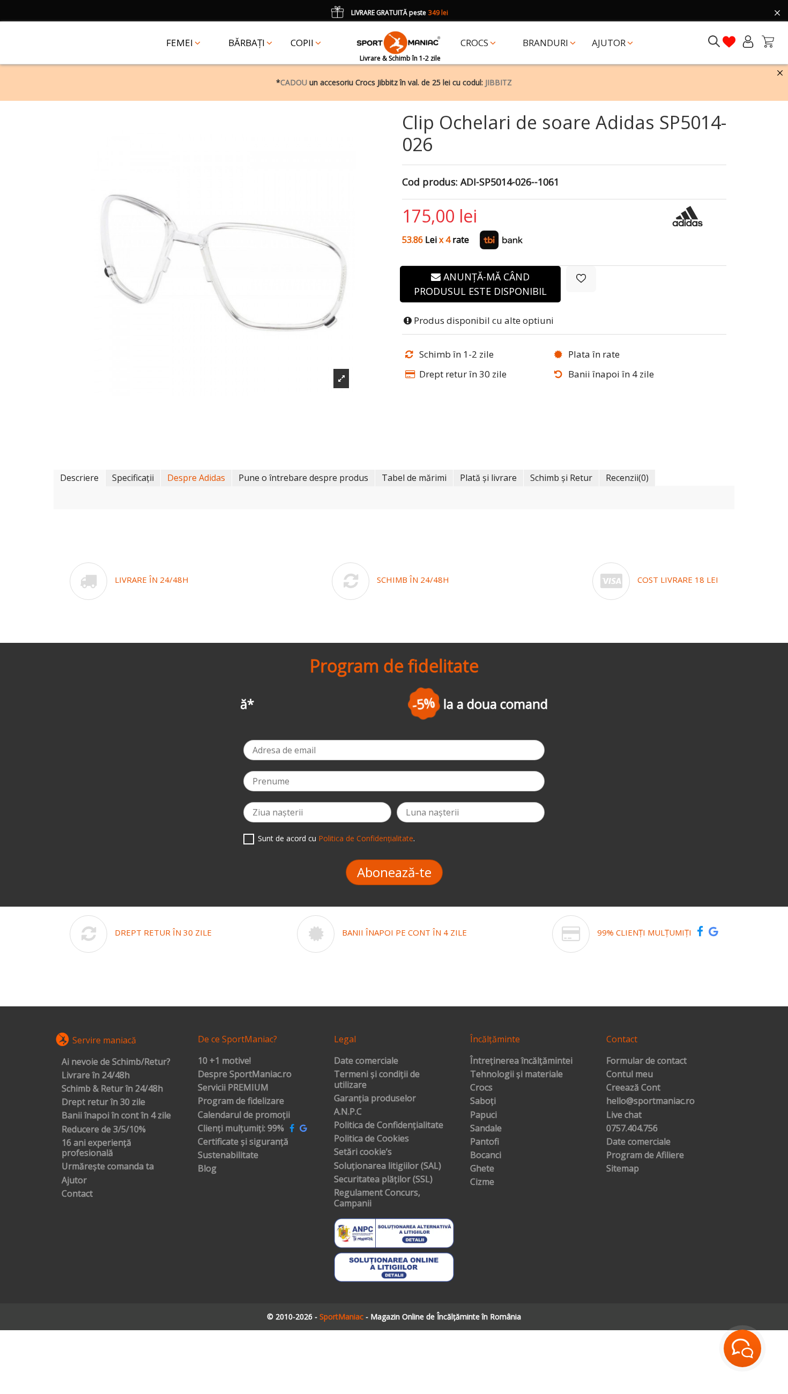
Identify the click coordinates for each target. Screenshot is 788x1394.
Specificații (133, 478)
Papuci (483, 1115)
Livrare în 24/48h (96, 1075)
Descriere (79, 478)
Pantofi (484, 1142)
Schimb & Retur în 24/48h (112, 1089)
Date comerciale (366, 1061)
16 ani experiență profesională (96, 1148)
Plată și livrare (488, 478)
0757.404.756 (632, 1128)
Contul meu (629, 1074)
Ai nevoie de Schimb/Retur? (116, 1062)
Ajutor (74, 1180)
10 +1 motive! (224, 1061)
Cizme (482, 1182)
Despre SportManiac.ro (245, 1074)
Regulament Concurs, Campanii (377, 1198)
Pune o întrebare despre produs (303, 478)
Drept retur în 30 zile (103, 1102)
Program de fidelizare (241, 1101)
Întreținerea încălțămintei (521, 1061)
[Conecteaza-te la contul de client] (748, 41)
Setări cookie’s (363, 1152)
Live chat (624, 1115)
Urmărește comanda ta (108, 1166)
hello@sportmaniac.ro (650, 1101)
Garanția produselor (375, 1098)
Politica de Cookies (371, 1138)
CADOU (293, 82)
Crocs (481, 1087)
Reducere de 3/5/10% (104, 1129)
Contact (77, 1194)
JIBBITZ (498, 82)
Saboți (483, 1101)
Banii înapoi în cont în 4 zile (116, 1115)
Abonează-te (394, 872)
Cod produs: (430, 182)
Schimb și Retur (561, 478)
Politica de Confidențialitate (365, 838)
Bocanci (485, 1155)
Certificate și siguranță (243, 1142)
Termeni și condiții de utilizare (377, 1079)
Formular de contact (646, 1061)
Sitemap (622, 1168)
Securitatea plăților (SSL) (383, 1179)
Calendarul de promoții (244, 1115)
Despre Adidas (196, 478)
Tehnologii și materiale (516, 1074)
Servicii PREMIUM (233, 1087)
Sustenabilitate (228, 1155)
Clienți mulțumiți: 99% (241, 1128)
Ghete (482, 1168)
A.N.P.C (348, 1112)
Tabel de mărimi (414, 478)
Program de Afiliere (645, 1155)
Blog (207, 1168)
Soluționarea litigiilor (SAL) (387, 1166)
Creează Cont (633, 1087)
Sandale (486, 1128)
